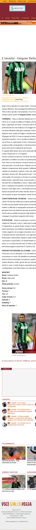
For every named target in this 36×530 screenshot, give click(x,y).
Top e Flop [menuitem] (15, 18)
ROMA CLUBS (22, 1)
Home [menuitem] (8, 18)
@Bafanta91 (19, 99)
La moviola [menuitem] (25, 18)
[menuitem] (2, 18)
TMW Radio (12, 1)
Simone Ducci (7, 99)
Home (5, 1)
